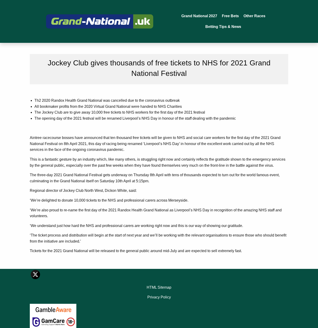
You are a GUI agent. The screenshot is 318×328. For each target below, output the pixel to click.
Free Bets (230, 16)
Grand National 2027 (199, 16)
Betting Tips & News (223, 27)
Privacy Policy (159, 297)
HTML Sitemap (159, 287)
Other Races (254, 16)
